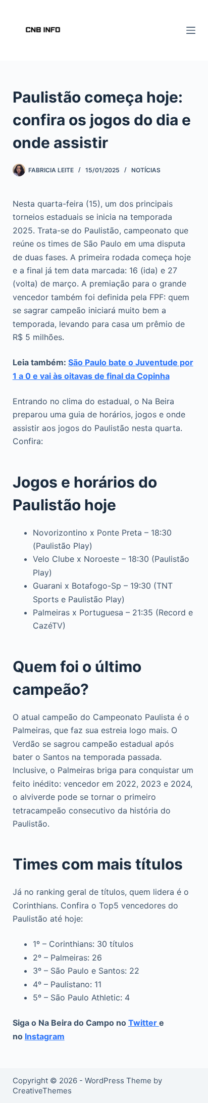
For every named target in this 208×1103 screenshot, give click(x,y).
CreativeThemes (42, 1090)
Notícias (146, 170)
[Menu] (190, 30)
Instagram (45, 1036)
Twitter (143, 1023)
